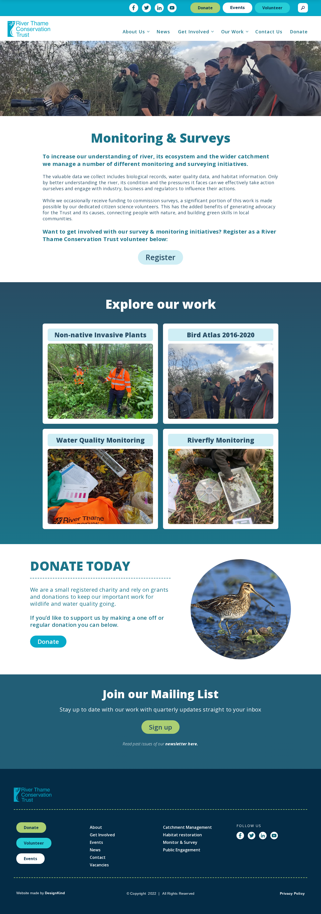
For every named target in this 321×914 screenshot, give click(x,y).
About (96, 827)
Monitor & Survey (180, 842)
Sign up (160, 727)
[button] (136, 32)
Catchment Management (187, 827)
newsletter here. (181, 744)
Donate (205, 8)
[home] (29, 31)
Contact (98, 857)
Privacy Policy (292, 893)
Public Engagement (181, 849)
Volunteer (272, 8)
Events (237, 7)
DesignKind (55, 893)
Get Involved (102, 834)
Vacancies (99, 864)
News (95, 849)
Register (160, 257)
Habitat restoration (182, 834)
